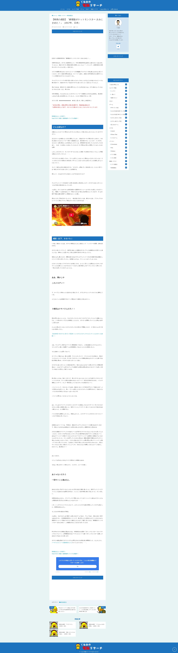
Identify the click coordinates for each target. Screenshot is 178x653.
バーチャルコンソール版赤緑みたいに (62, 542)
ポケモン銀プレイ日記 (116, 121)
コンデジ (113, 91)
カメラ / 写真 (75, 9)
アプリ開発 (113, 154)
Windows (113, 151)
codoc (97, 571)
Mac (112, 147)
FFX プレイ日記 (115, 107)
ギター (87, 9)
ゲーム (82, 9)
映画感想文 (70, 15)
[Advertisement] (77, 43)
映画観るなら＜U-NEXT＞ (59, 116)
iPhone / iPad (114, 134)
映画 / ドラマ (94, 9)
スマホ (68, 9)
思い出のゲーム (114, 124)
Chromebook (114, 144)
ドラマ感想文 (114, 164)
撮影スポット (114, 97)
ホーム (55, 15)
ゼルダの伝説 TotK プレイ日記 (118, 114)
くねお (90, 571)
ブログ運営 (113, 157)
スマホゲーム (114, 137)
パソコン (62, 9)
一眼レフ (113, 94)
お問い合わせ (114, 9)
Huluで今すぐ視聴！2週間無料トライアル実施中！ (65, 118)
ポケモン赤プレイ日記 (116, 117)
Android (113, 131)
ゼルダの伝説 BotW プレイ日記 (118, 111)
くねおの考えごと (104, 9)
